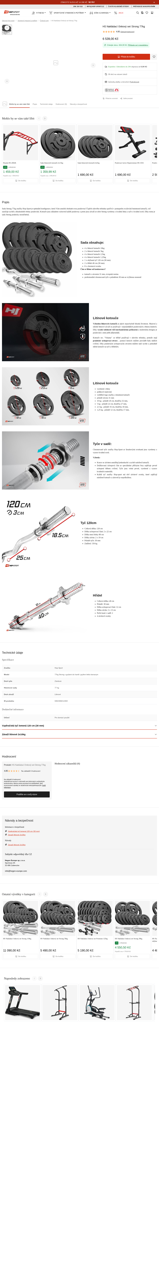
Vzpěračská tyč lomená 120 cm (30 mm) (23, 725)
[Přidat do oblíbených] (154, 57)
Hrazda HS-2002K (9, 163)
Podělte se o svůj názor (27, 794)
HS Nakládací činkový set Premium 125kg (93, 939)
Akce (121, 13)
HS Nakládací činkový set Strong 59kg (54, 939)
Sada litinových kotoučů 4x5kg (88, 163)
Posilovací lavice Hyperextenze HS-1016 (129, 163)
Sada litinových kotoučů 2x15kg (51, 163)
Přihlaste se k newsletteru (138, 45)
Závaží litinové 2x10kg (13, 734)
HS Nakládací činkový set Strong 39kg (128, 939)
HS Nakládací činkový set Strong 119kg (17, 939)
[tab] (19, 104)
